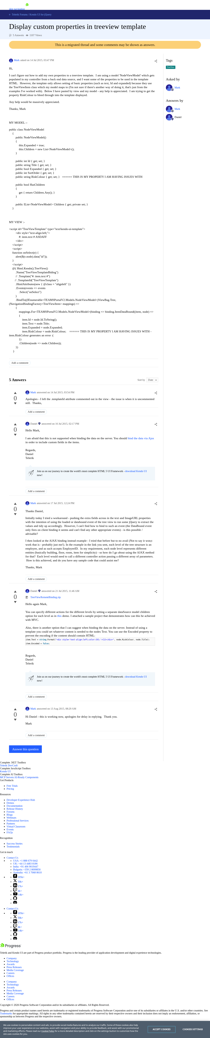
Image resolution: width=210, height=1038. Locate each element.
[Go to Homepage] (26, 9)
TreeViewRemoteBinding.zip (45, 597)
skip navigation (17, 9)
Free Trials (12, 785)
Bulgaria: (27, 869)
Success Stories (14, 843)
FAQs (10, 832)
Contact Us (12, 857)
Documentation (14, 805)
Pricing (10, 788)
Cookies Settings (193, 1029)
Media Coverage (15, 970)
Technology (13, 961)
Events (10, 829)
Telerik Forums (19, 14)
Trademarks (6, 1013)
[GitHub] (15, 899)
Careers (10, 973)
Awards (11, 964)
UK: (25, 863)
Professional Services (18, 820)
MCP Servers (7, 777)
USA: (25, 860)
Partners (11, 823)
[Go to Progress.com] (10, 947)
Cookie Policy (47, 1030)
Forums (10, 811)
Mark (17, 60)
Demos (10, 802)
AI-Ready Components (26, 777)
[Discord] (15, 903)
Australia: (27, 872)
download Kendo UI (136, 471)
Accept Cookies (162, 1029)
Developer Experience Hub (21, 800)
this (59, 615)
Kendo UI (5, 771)
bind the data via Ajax (141, 438)
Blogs (10, 814)
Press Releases (14, 967)
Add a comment (19, 362)
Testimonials (13, 846)
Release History (15, 808)
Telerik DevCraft (9, 765)
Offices (10, 976)
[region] (105, 1029)
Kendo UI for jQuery (41, 14)
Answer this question (25, 749)
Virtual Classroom (16, 826)
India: (25, 866)
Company (12, 958)
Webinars (11, 817)
